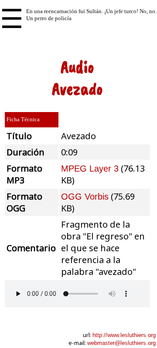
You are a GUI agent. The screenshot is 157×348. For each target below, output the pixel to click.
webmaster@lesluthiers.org (121, 343)
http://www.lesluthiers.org (124, 335)
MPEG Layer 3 (90, 168)
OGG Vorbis (85, 196)
